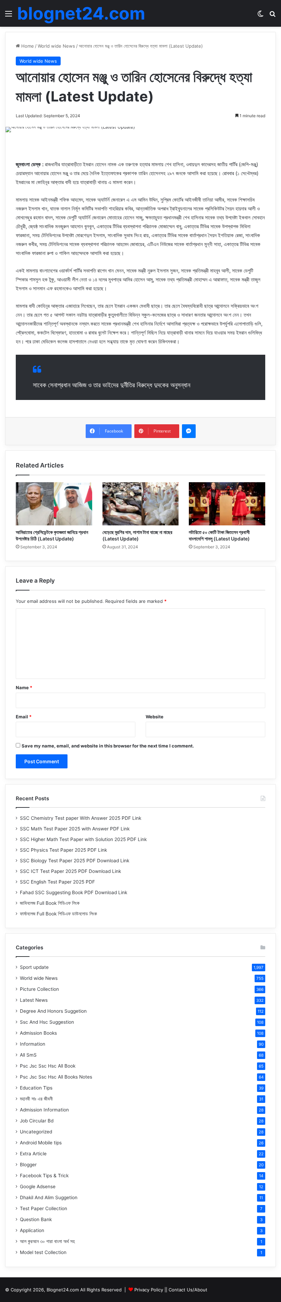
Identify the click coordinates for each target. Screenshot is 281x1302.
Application (32, 1230)
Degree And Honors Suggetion (53, 1011)
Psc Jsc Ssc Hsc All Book (47, 1066)
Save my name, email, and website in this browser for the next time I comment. (108, 746)
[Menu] (8, 16)
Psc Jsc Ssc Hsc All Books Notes (56, 1077)
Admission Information (44, 1109)
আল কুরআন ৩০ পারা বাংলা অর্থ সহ (47, 1241)
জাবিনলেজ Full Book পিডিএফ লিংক (50, 903)
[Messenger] (189, 431)
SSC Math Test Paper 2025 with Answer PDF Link (75, 828)
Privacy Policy (148, 1289)
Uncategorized (36, 1131)
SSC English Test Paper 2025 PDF (57, 882)
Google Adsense (38, 1186)
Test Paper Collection (43, 1208)
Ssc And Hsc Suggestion (47, 1022)
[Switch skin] (260, 16)
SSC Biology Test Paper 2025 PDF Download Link (74, 860)
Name (24, 687)
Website (154, 716)
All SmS (28, 1055)
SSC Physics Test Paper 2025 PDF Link (63, 850)
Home (27, 46)
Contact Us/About (188, 1289)
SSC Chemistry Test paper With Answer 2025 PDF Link (80, 818)
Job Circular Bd (36, 1120)
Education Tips (36, 1088)
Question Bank (36, 1219)
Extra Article (33, 1153)
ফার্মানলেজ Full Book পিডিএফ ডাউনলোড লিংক (58, 913)
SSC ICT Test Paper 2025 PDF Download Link (70, 871)
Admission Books (38, 1033)
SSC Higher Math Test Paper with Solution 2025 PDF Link (83, 839)
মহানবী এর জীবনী (36, 1099)
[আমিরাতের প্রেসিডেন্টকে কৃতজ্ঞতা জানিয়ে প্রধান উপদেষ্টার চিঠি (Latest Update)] (54, 503)
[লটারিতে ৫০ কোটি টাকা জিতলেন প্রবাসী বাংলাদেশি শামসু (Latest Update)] (227, 503)
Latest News (34, 1000)
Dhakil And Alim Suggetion (48, 1197)
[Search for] (272, 16)
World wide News (56, 46)
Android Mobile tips (41, 1142)
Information (32, 1044)
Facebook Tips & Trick (44, 1175)
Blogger (28, 1164)
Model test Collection (43, 1252)
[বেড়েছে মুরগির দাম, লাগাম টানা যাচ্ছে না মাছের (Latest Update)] (140, 503)
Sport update (34, 967)
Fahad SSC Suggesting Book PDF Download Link (73, 892)
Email (24, 716)
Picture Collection (39, 989)
